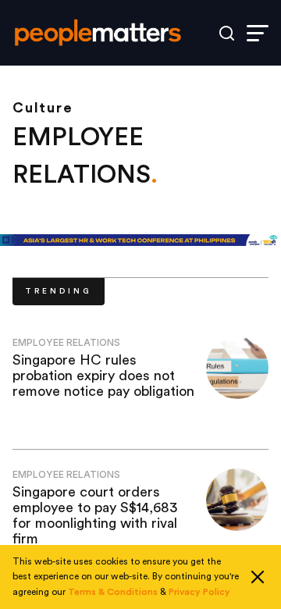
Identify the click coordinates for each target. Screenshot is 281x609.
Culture (42, 108)
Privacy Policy (199, 592)
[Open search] (226, 33)
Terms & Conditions (113, 592)
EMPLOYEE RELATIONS (66, 342)
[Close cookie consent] (258, 577)
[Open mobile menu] (258, 33)
